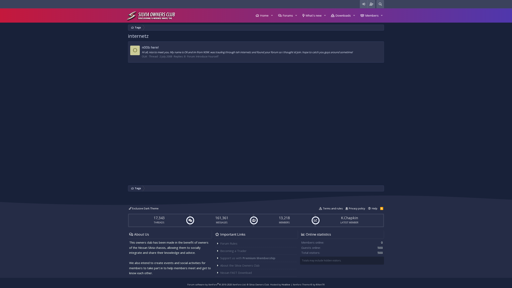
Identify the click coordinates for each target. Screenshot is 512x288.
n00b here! (150, 47)
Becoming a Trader (233, 251)
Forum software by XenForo (216, 284)
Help (374, 208)
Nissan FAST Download (236, 273)
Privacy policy (357, 208)
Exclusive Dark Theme (145, 208)
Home (264, 15)
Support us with (247, 258)
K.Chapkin (349, 217)
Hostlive (286, 284)
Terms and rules (333, 208)
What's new (314, 15)
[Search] (380, 4)
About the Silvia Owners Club (240, 265)
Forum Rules (228, 243)
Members (372, 15)
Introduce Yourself (207, 56)
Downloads (343, 15)
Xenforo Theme (309, 284)
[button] (272, 15)
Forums (288, 15)
